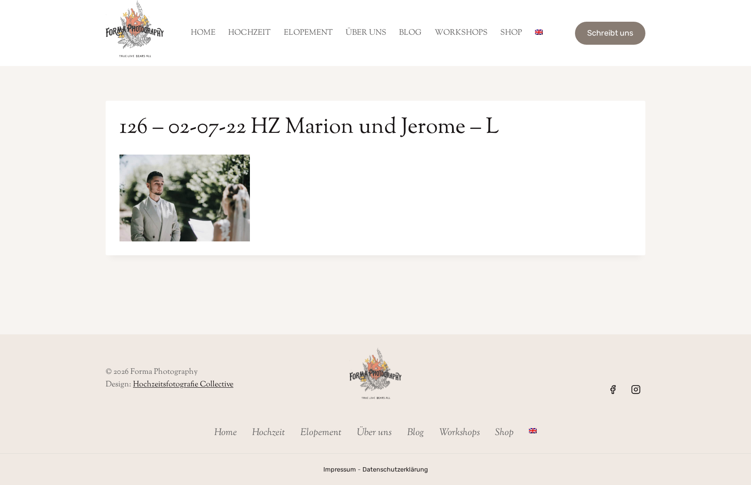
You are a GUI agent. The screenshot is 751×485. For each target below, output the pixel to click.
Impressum (339, 469)
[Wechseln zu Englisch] (539, 33)
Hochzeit (249, 33)
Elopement (308, 33)
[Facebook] (612, 389)
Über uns (366, 33)
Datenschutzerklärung (395, 469)
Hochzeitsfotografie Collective (183, 384)
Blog (410, 33)
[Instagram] (635, 389)
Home (203, 33)
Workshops (461, 33)
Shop (511, 33)
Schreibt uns (610, 33)
